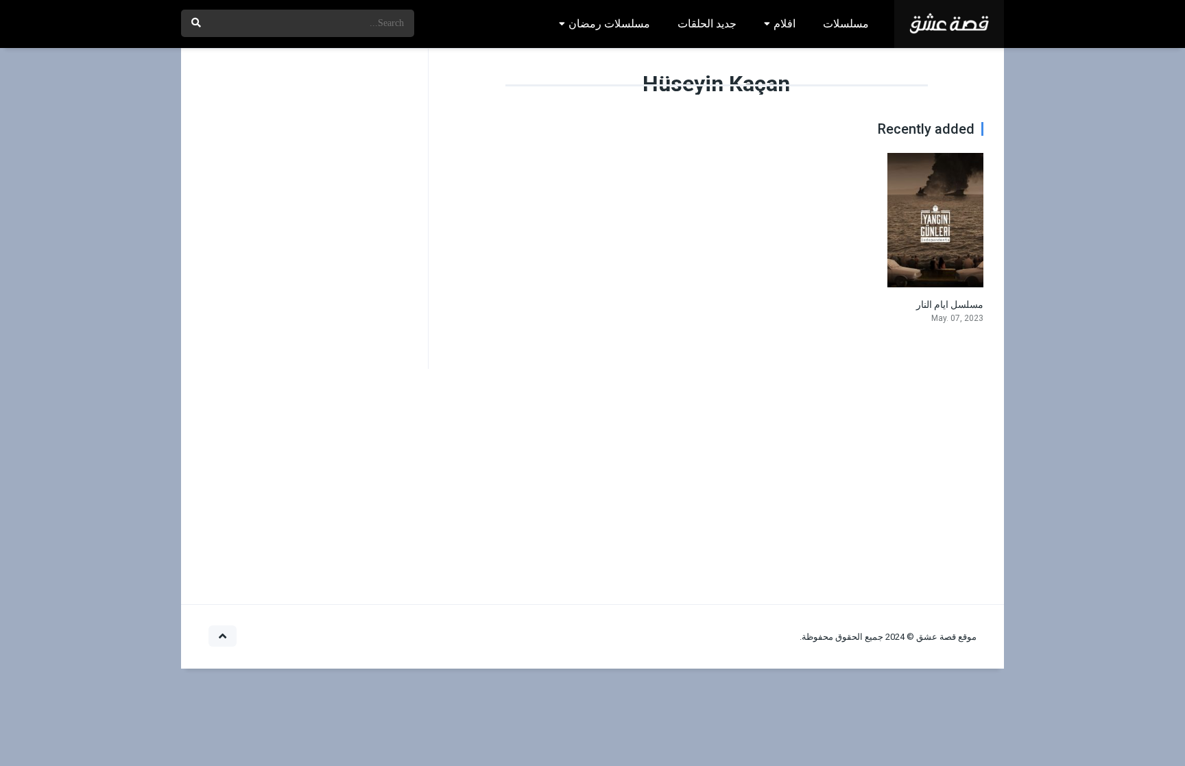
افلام (784, 23)
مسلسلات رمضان (609, 23)
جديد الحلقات (707, 23)
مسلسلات (846, 23)
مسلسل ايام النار (949, 304)
